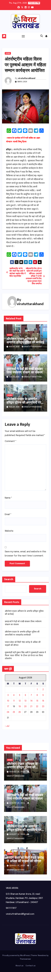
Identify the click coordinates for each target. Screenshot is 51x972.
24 (8, 712)
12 (20, 701)
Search (8, 579)
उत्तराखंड (8, 53)
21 (31, 706)
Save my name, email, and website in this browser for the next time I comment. (25, 553)
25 (14, 712)
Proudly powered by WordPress (16, 955)
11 (14, 701)
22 (37, 706)
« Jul (7, 726)
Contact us (30, 966)
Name (8, 498)
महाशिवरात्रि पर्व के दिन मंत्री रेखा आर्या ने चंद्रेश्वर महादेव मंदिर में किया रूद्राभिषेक (18, 272)
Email (8, 514)
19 (19, 706)
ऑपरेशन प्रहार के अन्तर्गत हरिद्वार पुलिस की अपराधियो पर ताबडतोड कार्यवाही (24, 402)
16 (43, 701)
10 (8, 701)
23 (43, 706)
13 (25, 701)
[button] (41, 36)
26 (19, 712)
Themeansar (25, 959)
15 (37, 701)
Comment (10, 441)
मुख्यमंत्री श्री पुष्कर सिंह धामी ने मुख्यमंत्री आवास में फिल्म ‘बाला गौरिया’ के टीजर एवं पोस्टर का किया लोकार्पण (25, 655)
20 (25, 706)
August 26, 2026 (17, 772)
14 (31, 701)
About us (19, 966)
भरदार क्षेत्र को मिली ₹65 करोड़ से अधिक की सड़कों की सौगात (25, 859)
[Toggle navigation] (23, 36)
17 (8, 706)
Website (9, 531)
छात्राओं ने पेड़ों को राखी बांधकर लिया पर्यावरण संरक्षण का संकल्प (25, 370)
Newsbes (42, 955)
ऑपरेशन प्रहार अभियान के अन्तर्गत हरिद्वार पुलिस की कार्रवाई (25, 340)
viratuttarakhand (26, 78)
